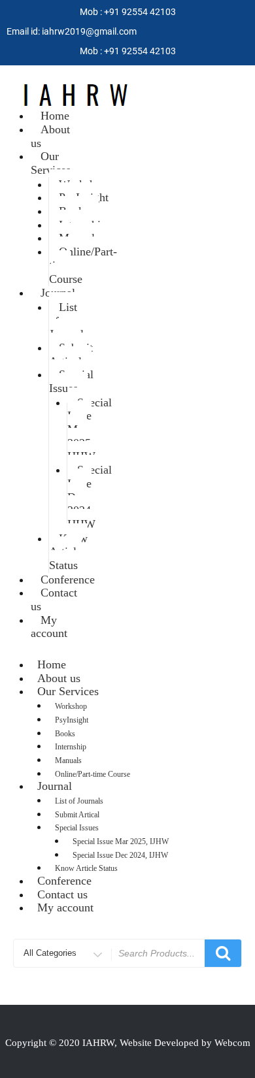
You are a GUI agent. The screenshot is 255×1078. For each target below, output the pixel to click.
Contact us (54, 599)
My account (49, 626)
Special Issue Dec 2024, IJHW (89, 497)
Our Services (51, 163)
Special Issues (71, 381)
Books (65, 733)
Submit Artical (71, 354)
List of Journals (68, 320)
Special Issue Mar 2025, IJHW (89, 429)
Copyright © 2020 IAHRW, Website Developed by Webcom (127, 1042)
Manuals (68, 760)
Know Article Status (68, 552)
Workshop (71, 706)
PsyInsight (71, 720)
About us (50, 136)
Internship (70, 746)
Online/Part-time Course (83, 265)
